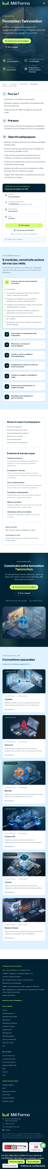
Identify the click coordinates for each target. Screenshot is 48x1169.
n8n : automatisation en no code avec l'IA (16, 970)
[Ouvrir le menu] (44, 3)
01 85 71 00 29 (9, 1124)
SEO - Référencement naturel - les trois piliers (17, 980)
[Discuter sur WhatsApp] (43, 1145)
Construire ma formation (18, 41)
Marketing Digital (8, 1036)
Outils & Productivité (9, 1039)
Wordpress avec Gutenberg (11, 983)
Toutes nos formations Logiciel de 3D (15, 664)
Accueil (4, 84)
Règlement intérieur (9, 1091)
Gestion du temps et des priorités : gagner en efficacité (20, 986)
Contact (5, 1072)
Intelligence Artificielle (9, 1023)
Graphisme (6, 1020)
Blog (3, 1069)
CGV (4, 1088)
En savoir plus (11, 540)
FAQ (3, 1075)
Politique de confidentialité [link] (32, 1165)
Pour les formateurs (9, 1062)
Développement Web (9, 1017)
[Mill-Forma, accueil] (16, 3)
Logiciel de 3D (8, 16)
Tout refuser (33, 1161)
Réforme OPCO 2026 (9, 1065)
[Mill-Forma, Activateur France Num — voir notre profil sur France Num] (36, 1147)
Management (7, 1033)
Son (3, 1046)
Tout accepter (16, 1161)
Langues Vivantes (8, 1026)
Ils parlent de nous (8, 1059)
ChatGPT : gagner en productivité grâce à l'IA (17, 973)
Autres (4, 1010)
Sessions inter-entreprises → (12, 1000)
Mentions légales (8, 1085)
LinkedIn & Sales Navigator (11, 977)
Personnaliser (10, 1165)
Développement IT (8, 1013)
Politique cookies (8, 1101)
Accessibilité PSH (8, 1098)
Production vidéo (8, 1043)
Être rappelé (13, 47)
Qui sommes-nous (8, 1056)
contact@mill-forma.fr (12, 1127)
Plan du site (6, 1095)
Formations (13, 84)
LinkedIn (8, 1130)
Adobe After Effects (8, 995)
